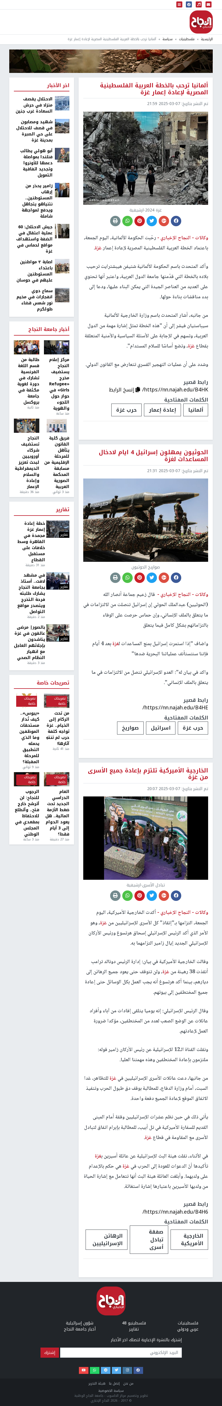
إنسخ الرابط (122, 389)
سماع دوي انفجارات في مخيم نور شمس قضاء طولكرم (34, 300)
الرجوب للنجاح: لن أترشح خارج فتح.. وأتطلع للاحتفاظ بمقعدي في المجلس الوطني (27, 813)
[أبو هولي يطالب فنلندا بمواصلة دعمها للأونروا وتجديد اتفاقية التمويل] (62, 155)
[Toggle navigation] (179, 4)
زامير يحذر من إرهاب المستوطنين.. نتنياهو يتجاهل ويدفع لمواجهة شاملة (37, 201)
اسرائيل (161, 728)
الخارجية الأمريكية (192, 1239)
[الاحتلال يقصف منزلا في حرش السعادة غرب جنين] (62, 103)
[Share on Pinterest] (139, 221)
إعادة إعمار (162, 410)
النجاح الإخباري (201, 22)
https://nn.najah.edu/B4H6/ (175, 1212)
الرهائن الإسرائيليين (107, 1239)
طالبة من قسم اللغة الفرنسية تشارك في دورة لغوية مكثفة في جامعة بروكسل (28, 381)
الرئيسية (207, 39)
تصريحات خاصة (53, 683)
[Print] (115, 221)
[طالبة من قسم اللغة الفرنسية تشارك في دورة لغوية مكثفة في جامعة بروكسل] (26, 347)
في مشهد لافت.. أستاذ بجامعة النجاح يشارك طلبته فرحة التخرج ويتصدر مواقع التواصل (31, 593)
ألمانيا (195, 410)
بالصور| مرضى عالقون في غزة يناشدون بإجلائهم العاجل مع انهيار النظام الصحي (29, 642)
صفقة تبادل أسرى (156, 1239)
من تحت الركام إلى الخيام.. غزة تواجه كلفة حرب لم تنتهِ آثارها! (57, 728)
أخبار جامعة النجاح (48, 329)
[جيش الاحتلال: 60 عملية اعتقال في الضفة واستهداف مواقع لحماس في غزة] (62, 231)
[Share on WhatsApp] (127, 221)
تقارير (62, 510)
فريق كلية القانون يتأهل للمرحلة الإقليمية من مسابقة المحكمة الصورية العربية (56, 462)
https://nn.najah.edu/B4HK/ (175, 389)
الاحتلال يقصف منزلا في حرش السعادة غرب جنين (34, 105)
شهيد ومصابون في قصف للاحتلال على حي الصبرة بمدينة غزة (34, 131)
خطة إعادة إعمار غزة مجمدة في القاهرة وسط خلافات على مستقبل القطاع (31, 541)
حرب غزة (126, 410)
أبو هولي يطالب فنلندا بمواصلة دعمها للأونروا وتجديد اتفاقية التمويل (36, 163)
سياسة (167, 39)
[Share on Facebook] (176, 221)
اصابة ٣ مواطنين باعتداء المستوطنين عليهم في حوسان (34, 271)
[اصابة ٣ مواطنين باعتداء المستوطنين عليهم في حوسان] (62, 266)
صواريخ (130, 728)
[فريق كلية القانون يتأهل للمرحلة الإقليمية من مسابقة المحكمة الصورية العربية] (56, 426)
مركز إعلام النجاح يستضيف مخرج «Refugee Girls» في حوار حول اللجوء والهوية (59, 384)
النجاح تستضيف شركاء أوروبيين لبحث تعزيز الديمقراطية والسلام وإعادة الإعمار (27, 462)
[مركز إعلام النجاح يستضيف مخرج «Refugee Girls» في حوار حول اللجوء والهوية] (56, 347)
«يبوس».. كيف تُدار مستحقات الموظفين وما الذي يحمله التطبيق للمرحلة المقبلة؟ (29, 737)
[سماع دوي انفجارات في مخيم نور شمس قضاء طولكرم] (62, 295)
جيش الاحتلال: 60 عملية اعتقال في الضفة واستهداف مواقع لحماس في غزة (34, 239)
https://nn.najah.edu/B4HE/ (175, 707)
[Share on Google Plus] (164, 221)
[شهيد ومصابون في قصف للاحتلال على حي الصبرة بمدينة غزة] (62, 126)
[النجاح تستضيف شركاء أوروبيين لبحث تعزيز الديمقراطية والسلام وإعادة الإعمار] (26, 426)
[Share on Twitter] (152, 221)
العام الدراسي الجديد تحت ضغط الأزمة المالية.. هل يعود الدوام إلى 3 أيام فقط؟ (57, 813)
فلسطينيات (187, 39)
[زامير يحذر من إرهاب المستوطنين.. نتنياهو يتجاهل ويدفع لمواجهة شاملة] (62, 190)
